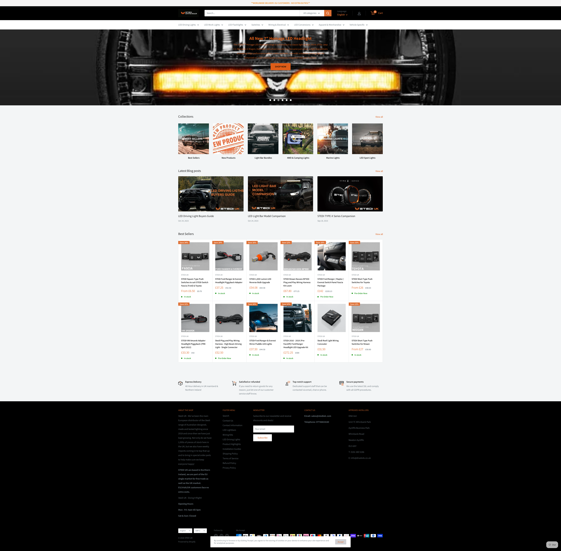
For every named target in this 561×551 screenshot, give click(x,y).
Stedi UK (184, 275)
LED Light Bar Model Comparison (267, 216)
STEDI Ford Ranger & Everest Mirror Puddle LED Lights (262, 342)
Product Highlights (232, 444)
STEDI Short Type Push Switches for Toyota (362, 281)
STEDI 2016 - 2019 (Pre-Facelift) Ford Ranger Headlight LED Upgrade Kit (295, 344)
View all (379, 116)
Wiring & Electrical (277, 24)
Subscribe (262, 437)
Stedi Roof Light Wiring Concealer (328, 342)
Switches (255, 24)
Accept (341, 541)
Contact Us (228, 420)
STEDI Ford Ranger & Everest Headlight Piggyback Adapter (228, 281)
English (183, 530)
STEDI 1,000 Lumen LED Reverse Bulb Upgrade (260, 281)
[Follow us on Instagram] (221, 536)
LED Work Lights (212, 24)
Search (226, 415)
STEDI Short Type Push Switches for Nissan (362, 342)
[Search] (327, 13)
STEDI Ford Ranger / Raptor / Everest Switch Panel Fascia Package (330, 282)
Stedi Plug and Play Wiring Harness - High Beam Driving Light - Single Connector (228, 344)
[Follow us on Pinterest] (227, 536)
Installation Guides (232, 448)
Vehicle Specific (357, 24)
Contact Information (232, 425)
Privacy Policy (229, 467)
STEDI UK (355, 275)
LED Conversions (302, 24)
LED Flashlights (235, 24)
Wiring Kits (228, 434)
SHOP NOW (372, 90)
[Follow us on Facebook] (216, 536)
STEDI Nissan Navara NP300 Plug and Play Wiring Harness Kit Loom (296, 282)
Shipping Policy (230, 453)
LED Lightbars (229, 429)
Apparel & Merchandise (330, 24)
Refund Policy (229, 463)
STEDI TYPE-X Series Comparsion (336, 216)
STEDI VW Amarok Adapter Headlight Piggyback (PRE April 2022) (193, 344)
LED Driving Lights (187, 24)
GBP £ (197, 530)
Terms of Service (230, 458)
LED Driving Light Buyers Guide (196, 216)
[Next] (382, 138)
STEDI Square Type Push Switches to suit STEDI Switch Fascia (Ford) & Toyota (194, 282)
